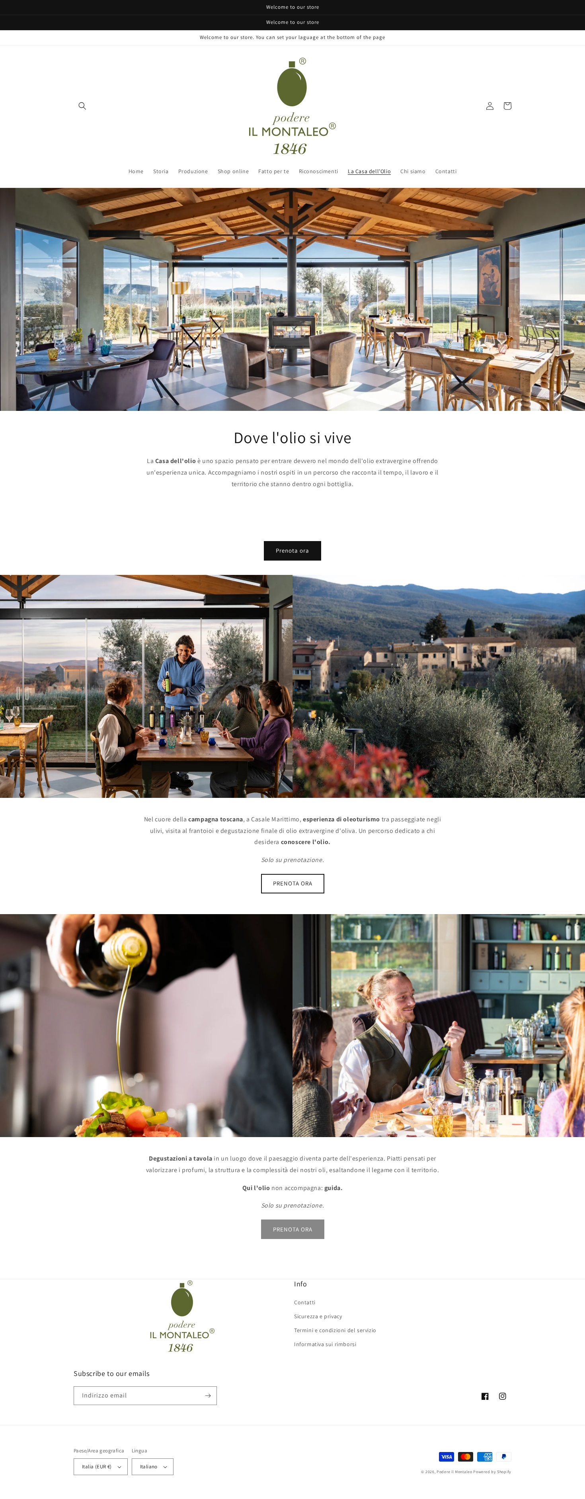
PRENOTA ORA (292, 883)
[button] (82, 106)
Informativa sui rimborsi (325, 1344)
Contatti (305, 1302)
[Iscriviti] (207, 1395)
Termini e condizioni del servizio (335, 1330)
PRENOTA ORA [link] (292, 1229)
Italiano (149, 1466)
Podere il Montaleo (455, 1471)
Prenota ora (292, 550)
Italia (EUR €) (97, 1466)
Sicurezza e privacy (318, 1316)
